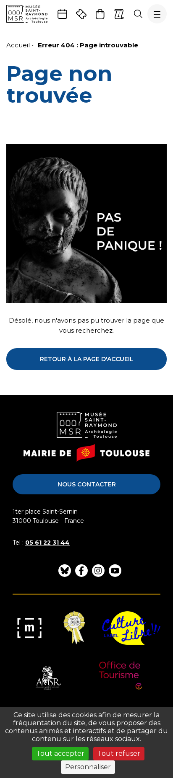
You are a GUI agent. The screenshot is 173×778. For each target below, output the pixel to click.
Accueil (18, 45)
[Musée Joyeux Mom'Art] (74, 628)
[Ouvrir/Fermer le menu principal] (157, 13)
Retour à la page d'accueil (87, 359)
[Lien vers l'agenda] (62, 14)
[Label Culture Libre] (131, 628)
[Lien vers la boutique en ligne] (100, 14)
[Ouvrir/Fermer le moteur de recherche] (138, 13)
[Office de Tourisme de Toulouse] (120, 678)
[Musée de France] (29, 628)
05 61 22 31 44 (47, 542)
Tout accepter (60, 753)
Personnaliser (88, 767)
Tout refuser (118, 753)
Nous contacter (87, 484)
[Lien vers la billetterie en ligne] (81, 14)
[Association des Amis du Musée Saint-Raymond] (47, 678)
